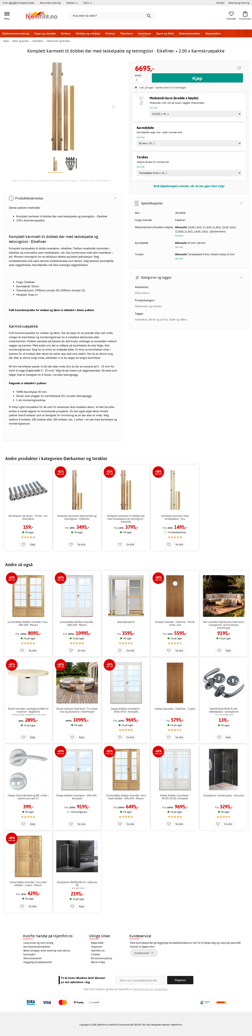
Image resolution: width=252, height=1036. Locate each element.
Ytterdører (126, 33)
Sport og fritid (165, 33)
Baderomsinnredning (16, 33)
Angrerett (96, 946)
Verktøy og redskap (88, 33)
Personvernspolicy (101, 958)
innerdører (52, 248)
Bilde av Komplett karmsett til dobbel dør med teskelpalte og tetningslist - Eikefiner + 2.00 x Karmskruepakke (61, 180)
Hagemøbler (213, 33)
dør (54, 216)
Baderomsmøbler (189, 33)
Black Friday (98, 962)
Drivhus (66, 33)
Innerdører (144, 33)
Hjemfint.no (98, 950)
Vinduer (110, 33)
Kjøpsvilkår (97, 942)
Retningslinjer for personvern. (150, 989)
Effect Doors (142, 293)
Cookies (95, 954)
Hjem (6, 40)
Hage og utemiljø (45, 33)
